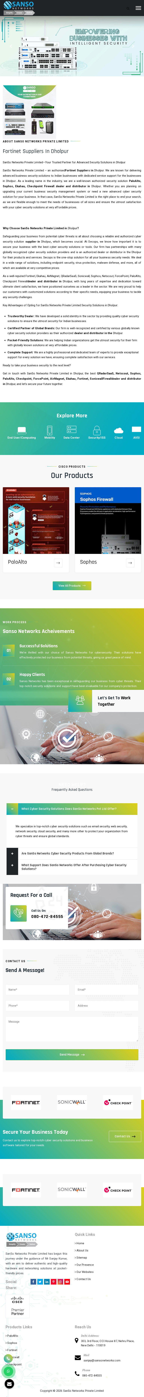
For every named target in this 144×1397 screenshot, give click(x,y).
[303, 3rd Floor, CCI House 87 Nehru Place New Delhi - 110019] (78, 1340)
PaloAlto (17, 562)
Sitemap (81, 1257)
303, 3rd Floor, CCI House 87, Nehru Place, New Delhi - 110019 (107, 1343)
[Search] (128, 8)
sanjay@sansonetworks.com (102, 1360)
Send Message (69, 1054)
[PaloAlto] (58, 563)
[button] (11, 46)
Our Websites (85, 1272)
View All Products (69, 585)
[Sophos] (130, 563)
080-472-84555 (47, 916)
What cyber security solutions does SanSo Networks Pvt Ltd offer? (69, 809)
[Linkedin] (46, 1281)
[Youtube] (66, 1281)
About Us (82, 1250)
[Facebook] (33, 1281)
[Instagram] (60, 1281)
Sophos (88, 562)
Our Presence (85, 1264)
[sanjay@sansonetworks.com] (79, 1358)
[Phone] (78, 1374)
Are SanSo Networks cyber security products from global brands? (68, 853)
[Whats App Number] (8, 1371)
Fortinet (12, 1350)
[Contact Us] (8, 1358)
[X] (39, 1281)
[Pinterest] (53, 1281)
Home (80, 1243)
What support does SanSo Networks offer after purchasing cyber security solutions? (74, 867)
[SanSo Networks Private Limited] (19, 8)
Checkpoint (14, 1364)
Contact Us (122, 1136)
